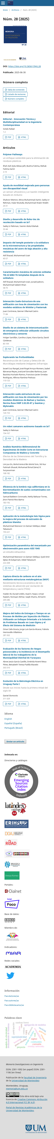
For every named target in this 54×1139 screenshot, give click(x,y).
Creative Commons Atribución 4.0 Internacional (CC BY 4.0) (26, 1101)
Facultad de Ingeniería (35, 1077)
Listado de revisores (16, 94)
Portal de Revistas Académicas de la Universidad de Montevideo (24, 1109)
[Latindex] (15, 815)
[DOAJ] (13, 834)
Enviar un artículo (15, 741)
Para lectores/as (11, 996)
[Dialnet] (13, 892)
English (8, 718)
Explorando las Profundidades (25, 360)
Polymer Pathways (26, 157)
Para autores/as (11, 1000)
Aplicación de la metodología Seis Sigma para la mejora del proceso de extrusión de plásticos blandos (26, 519)
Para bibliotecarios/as (14, 1005)
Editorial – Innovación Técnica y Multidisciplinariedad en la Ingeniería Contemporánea (22, 122)
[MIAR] (13, 954)
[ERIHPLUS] (16, 827)
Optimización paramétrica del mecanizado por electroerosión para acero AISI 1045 (27, 548)
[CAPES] (17, 857)
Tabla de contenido (16, 89)
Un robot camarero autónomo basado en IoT (26, 426)
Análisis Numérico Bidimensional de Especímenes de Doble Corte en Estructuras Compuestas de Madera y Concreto (25, 453)
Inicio (5, 10)
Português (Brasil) (13, 727)
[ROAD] (10, 845)
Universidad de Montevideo (25, 1080)
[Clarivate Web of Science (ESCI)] (21, 797)
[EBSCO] (11, 921)
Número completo (15, 98)
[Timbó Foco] (12, 908)
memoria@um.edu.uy (17, 1088)
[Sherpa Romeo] (12, 878)
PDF (9, 137)
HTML (23, 137)
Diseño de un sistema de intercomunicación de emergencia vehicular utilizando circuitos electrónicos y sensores (26, 330)
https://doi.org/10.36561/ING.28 (24, 66)
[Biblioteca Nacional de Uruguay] (12, 867)
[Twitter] (10, 978)
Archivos (15, 10)
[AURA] (12, 941)
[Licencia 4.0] (12, 1096)
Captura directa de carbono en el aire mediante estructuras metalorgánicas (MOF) (26, 582)
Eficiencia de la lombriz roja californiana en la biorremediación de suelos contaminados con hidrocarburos (26, 489)
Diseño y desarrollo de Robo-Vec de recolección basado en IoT (21, 221)
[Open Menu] (3, 3)
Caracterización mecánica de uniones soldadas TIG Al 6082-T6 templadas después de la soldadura (27, 274)
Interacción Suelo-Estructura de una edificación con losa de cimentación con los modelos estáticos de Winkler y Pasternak (25, 304)
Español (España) (13, 723)
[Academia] (12, 968)
